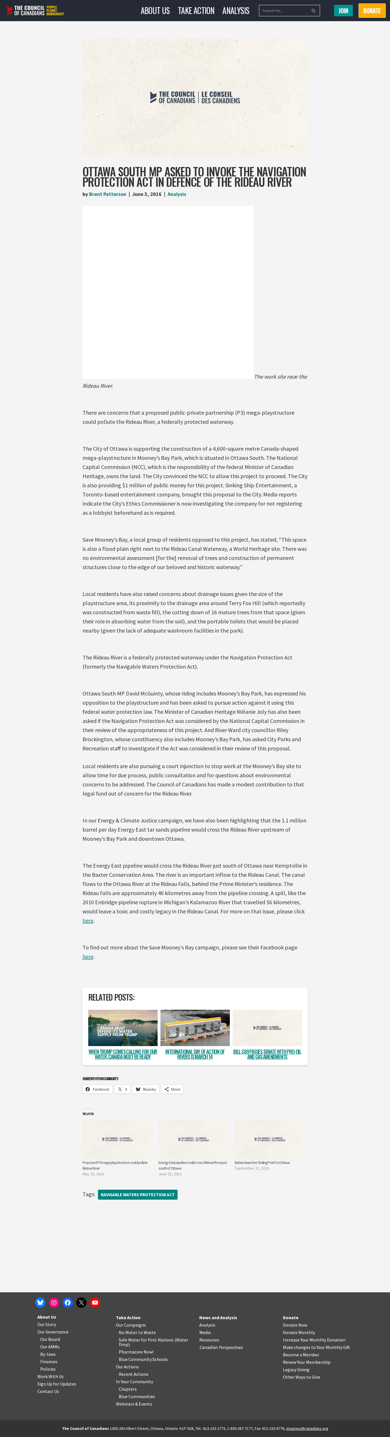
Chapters (128, 1389)
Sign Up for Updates (56, 1384)
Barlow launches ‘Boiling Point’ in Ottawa (262, 1162)
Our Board (50, 1339)
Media (205, 1332)
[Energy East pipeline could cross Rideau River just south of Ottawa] (193, 1139)
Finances (48, 1361)
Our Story (46, 1324)
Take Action (196, 10)
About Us (155, 10)
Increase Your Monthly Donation (314, 1340)
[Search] (313, 10)
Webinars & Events (134, 1404)
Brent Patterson (107, 194)
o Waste (148, 1332)
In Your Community (134, 1381)
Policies (48, 1369)
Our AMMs (50, 1346)
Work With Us (50, 1376)
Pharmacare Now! (136, 1352)
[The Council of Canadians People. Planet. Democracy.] (36, 11)
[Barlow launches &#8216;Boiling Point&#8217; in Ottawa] (270, 1139)
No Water (128, 1332)
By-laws (48, 1354)
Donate (290, 1317)
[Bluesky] (40, 1302)
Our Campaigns (131, 1325)
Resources (209, 1340)
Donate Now (295, 1325)
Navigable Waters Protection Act (138, 1194)
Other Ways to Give (301, 1377)
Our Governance (53, 1332)
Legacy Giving (296, 1369)
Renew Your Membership (307, 1362)
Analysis (235, 10)
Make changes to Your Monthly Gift (316, 1347)
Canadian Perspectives (221, 1347)
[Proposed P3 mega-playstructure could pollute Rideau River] (118, 1139)
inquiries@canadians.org (307, 1428)
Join (343, 10)
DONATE (372, 10)
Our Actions (127, 1367)
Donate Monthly (299, 1332)
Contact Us (48, 1391)
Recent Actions (133, 1374)
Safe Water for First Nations (146, 1340)
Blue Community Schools (143, 1359)
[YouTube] (95, 1302)
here (88, 920)
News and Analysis (218, 1317)
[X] (81, 1302)
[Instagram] (54, 1302)
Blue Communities (137, 1396)
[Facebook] (68, 1302)
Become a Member (301, 1355)
